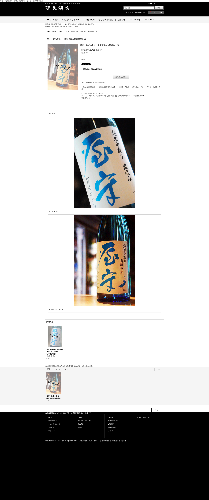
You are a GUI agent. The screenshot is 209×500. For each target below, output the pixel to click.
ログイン (128, 12)
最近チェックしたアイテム (145, 417)
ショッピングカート (54, 424)
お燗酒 (80, 427)
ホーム (50, 417)
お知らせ (110, 417)
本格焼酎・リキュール (84, 420)
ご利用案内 (111, 424)
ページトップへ (159, 410)
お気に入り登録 (120, 77)
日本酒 (80, 417)
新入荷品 (80, 424)
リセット (160, 369)
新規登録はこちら (140, 12)
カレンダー (111, 431)
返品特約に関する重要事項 (92, 69)
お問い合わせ (112, 427)
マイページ (51, 431)
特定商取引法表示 (113, 420)
